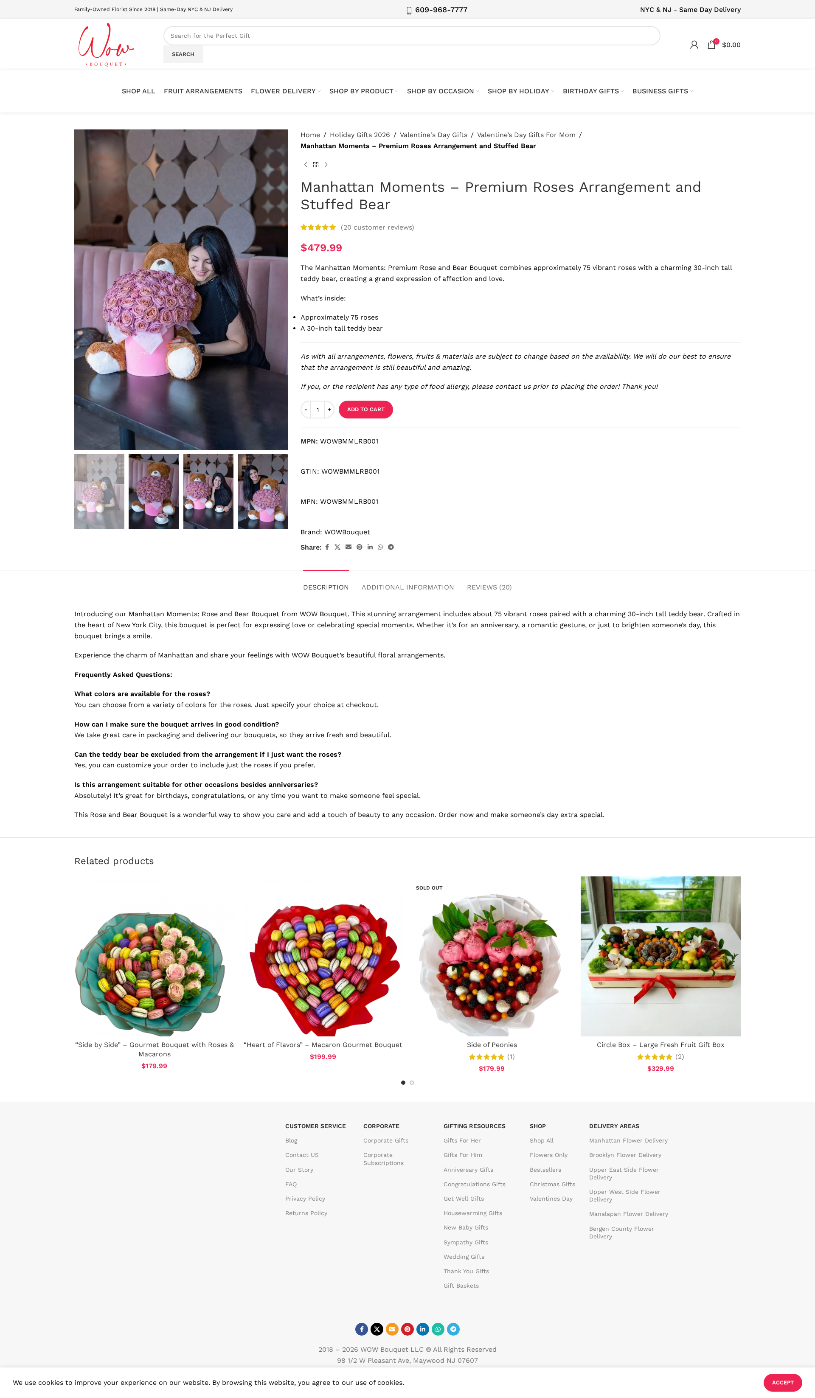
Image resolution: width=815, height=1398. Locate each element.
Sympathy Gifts (466, 1242)
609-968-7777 (441, 9)
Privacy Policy (305, 1198)
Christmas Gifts (552, 1184)
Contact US (302, 1154)
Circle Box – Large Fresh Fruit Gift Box (661, 1045)
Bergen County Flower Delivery (621, 1232)
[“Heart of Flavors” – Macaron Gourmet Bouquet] (323, 956)
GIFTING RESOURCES (475, 1126)
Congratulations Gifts (475, 1184)
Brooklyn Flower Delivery (625, 1154)
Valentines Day (551, 1198)
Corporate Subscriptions (383, 1158)
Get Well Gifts (464, 1198)
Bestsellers (545, 1169)
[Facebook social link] (327, 547)
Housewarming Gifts (473, 1213)
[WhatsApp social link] (380, 547)
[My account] (694, 44)
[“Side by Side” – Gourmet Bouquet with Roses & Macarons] (154, 956)
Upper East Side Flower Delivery (624, 1173)
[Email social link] (348, 547)
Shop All (542, 1140)
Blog (291, 1140)
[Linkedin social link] (370, 547)
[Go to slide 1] (403, 1083)
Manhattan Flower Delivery (628, 1140)
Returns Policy (306, 1213)
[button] (85, 491)
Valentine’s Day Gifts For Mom (526, 135)
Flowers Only (549, 1154)
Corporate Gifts (385, 1140)
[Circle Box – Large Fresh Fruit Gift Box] (661, 956)
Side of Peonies (492, 1045)
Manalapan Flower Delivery (628, 1213)
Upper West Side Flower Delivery (624, 1195)
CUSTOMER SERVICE (315, 1126)
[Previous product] (306, 165)
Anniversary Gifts (468, 1169)
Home (310, 135)
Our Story (299, 1169)
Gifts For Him (463, 1154)
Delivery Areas (614, 1126)
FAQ (291, 1184)
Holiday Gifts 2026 (360, 135)
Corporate (381, 1126)
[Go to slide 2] (412, 1083)
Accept (783, 1382)
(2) (679, 1056)
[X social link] (337, 547)
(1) (511, 1056)
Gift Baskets (461, 1285)
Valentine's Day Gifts (433, 135)
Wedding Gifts (464, 1256)
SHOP (538, 1126)
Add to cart (366, 409)
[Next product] (326, 165)
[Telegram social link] (390, 547)
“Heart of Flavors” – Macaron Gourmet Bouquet (323, 1045)
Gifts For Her (462, 1140)
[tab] (326, 583)
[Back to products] (316, 165)
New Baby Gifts (466, 1227)
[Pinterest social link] (359, 547)
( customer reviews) (377, 227)
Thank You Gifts (466, 1271)
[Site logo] (106, 44)
